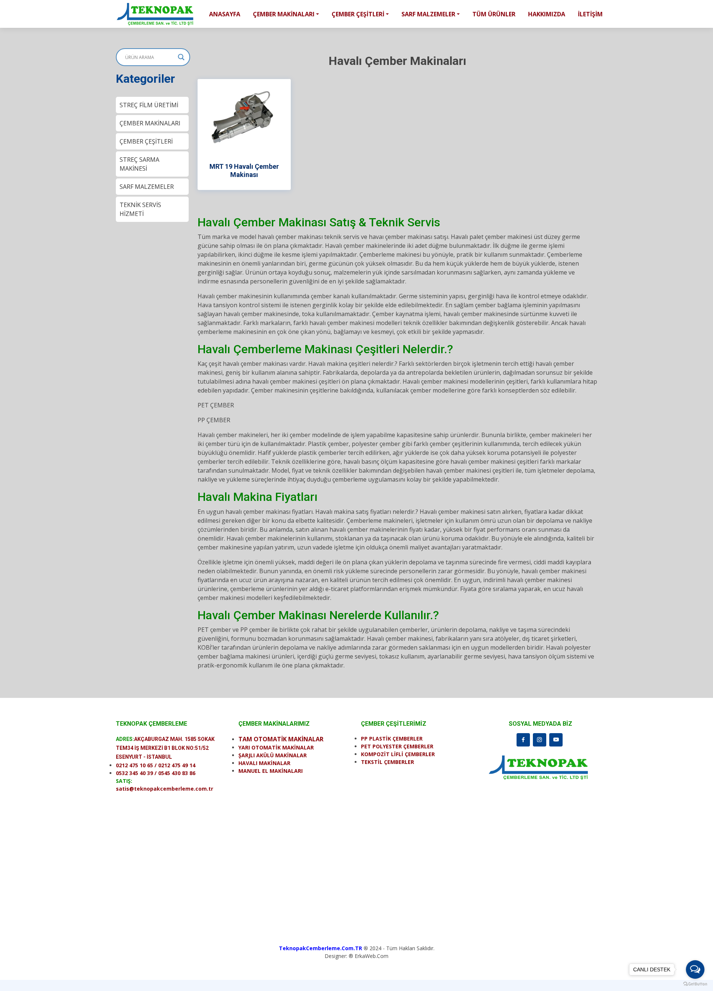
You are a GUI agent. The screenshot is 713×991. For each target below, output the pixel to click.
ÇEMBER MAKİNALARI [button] (284, 14)
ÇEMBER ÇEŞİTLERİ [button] (358, 14)
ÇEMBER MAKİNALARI (150, 123)
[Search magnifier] (181, 57)
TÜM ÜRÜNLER (493, 14)
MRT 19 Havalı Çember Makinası (244, 170)
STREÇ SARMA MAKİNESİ (139, 164)
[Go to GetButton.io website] (695, 983)
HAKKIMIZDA (546, 14)
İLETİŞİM (590, 14)
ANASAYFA (224, 14)
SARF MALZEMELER (147, 187)
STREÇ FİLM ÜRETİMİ (149, 105)
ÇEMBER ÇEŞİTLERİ (146, 141)
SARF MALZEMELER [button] (428, 14)
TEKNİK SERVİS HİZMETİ (140, 209)
